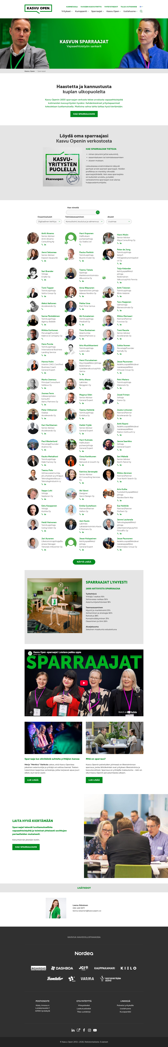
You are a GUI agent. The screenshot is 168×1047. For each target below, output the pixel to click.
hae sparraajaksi (26, 847)
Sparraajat (96, 11)
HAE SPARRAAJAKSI (84, 114)
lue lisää (33, 780)
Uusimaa (112, 221)
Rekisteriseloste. (92, 1042)
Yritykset (66, 11)
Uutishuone (129, 11)
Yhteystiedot (84, 1005)
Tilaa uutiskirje (84, 1012)
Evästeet (104, 1042)
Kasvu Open (113, 11)
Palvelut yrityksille (125, 1005)
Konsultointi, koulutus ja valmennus (82, 221)
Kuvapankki (125, 1012)
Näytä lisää (84, 562)
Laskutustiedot (84, 1009)
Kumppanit (81, 11)
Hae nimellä (73, 208)
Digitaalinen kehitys (47, 221)
